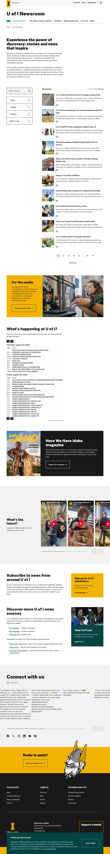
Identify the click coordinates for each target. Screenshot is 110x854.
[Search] (13, 3)
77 (87, 256)
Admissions (91, 2)
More (93, 21)
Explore (77, 2)
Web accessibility (13, 800)
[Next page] (92, 256)
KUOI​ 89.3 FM (15, 634)
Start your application (34, 763)
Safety (42, 800)
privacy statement (49, 849)
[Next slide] (101, 551)
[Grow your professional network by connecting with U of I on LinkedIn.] (24, 736)
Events (42, 803)
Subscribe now (80, 593)
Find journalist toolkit (23, 308)
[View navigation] (100, 2)
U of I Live (84, 21)
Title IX (9, 803)
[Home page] (8, 3)
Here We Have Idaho (71, 21)
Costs (83, 2)
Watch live (79, 642)
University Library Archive (18, 650)
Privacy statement (13, 796)
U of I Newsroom (18, 21)
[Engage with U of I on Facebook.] (8, 736)
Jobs (8, 792)
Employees (72, 803)
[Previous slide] (95, 551)
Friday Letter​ (14, 647)
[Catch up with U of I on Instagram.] (19, 736)
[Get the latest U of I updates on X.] (13, 736)
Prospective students (76, 792)
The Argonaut (14, 628)
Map (41, 796)
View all (100, 89)
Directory (43, 792)
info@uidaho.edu (39, 831)
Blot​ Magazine (15, 631)
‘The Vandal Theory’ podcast (40, 21)
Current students (74, 796)
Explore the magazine (56, 464)
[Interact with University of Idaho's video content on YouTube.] (30, 736)
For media (58, 21)
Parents (71, 800)
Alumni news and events (18, 644)
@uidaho (14, 683)
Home (8, 27)
